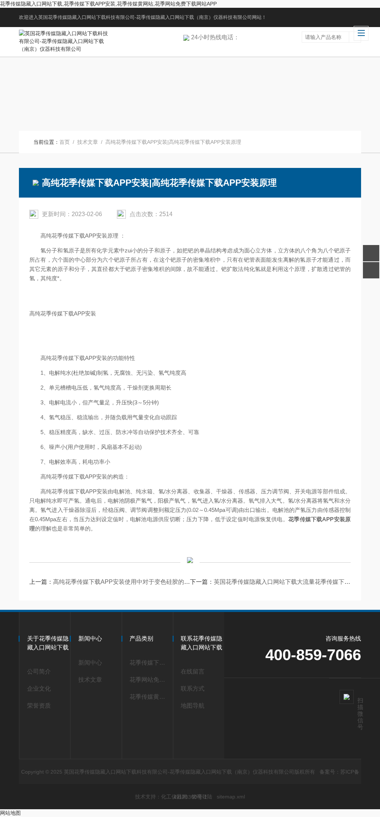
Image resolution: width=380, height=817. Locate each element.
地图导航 (192, 705)
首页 (64, 142)
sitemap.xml (231, 797)
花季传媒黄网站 (149, 697)
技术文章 (87, 142)
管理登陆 (201, 797)
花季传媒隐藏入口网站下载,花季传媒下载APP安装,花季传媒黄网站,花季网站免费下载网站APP (108, 4)
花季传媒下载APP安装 (149, 662)
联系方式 (192, 688)
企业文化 (39, 688)
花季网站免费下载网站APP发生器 (149, 680)
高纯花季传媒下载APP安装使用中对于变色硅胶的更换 (124, 582)
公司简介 (39, 671)
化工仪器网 (174, 797)
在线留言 (192, 671)
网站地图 (10, 813)
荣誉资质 (39, 705)
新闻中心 (90, 662)
